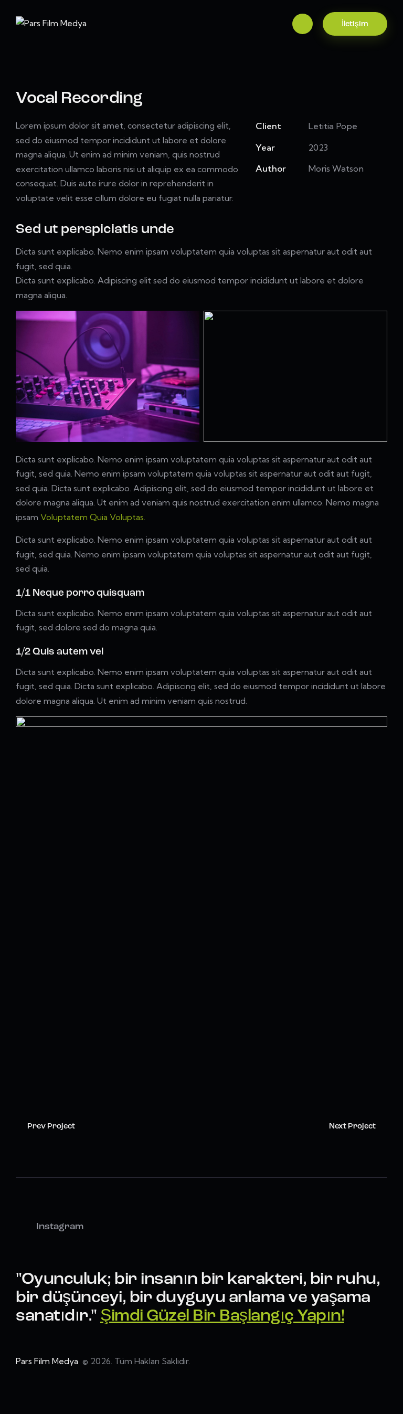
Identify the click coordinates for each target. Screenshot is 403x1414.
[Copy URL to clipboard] (334, 196)
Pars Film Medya (48, 1361)
